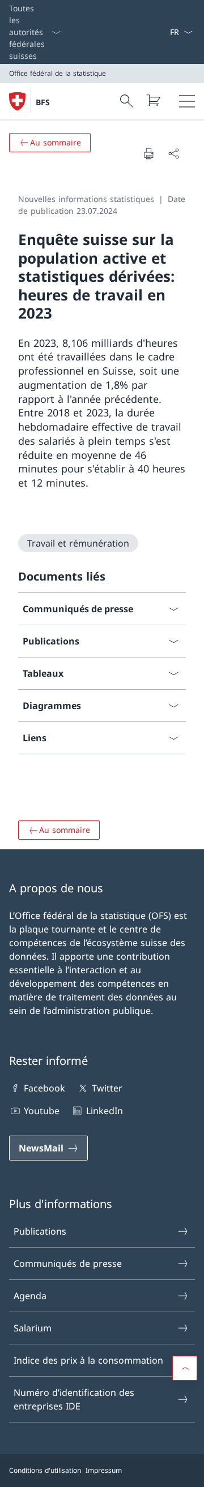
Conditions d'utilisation (45, 1470)
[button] (184, 1368)
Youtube (42, 1110)
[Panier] (153, 100)
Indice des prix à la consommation (88, 1360)
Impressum (104, 1470)
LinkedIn (104, 1110)
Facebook (44, 1088)
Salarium (33, 1328)
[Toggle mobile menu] (187, 101)
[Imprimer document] (148, 153)
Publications (40, 1231)
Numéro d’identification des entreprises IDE (74, 1399)
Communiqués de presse (68, 1263)
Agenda (30, 1296)
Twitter (107, 1088)
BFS (43, 102)
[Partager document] (173, 153)
